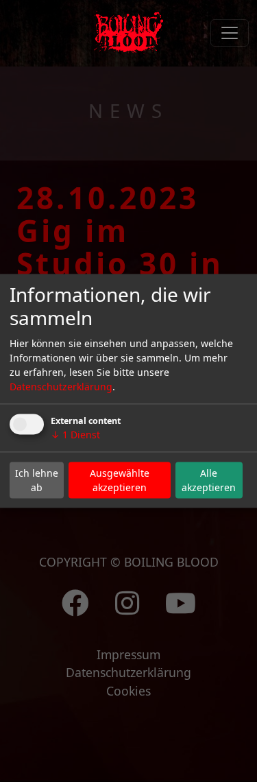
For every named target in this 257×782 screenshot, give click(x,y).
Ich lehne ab (36, 480)
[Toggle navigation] (229, 33)
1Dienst (75, 434)
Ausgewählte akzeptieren (119, 480)
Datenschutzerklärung (61, 386)
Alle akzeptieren (209, 480)
